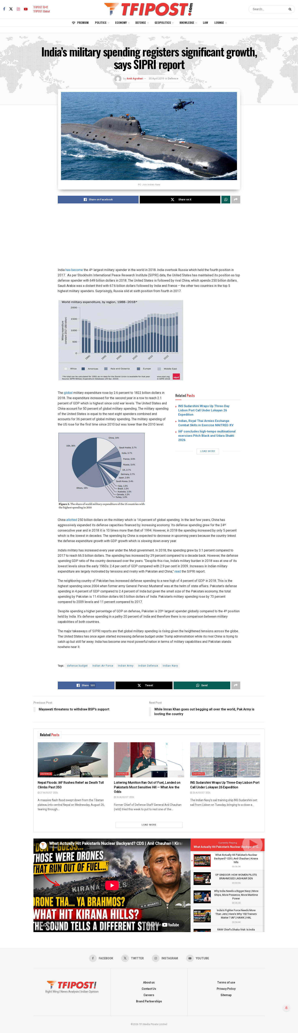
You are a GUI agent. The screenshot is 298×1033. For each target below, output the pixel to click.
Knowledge (187, 22)
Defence (173, 78)
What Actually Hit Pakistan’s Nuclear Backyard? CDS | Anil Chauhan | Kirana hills (246, 847)
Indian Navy (170, 666)
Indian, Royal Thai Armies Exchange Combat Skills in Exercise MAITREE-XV (206, 423)
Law (205, 22)
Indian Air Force (102, 666)
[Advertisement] (149, 239)
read (178, 571)
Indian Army (126, 666)
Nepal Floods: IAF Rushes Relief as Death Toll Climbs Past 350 (71, 785)
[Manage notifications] (286, 1008)
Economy (121, 22)
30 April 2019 (156, 78)
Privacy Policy (226, 989)
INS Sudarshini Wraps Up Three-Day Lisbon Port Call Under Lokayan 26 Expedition (203, 410)
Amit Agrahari (134, 78)
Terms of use (226, 982)
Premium (83, 22)
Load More (207, 451)
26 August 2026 (125, 797)
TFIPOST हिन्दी (40, 7)
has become (74, 270)
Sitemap (226, 995)
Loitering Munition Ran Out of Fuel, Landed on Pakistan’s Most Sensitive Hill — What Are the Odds (147, 787)
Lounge (219, 22)
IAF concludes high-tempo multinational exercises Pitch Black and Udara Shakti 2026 (207, 435)
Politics (100, 22)
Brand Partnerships (149, 1001)
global (68, 393)
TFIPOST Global (41, 11)
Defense (140, 22)
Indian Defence (148, 666)
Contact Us (149, 989)
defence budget (77, 666)
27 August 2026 (49, 792)
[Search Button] (291, 9)
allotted (71, 520)
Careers (149, 995)
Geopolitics (163, 22)
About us (149, 982)
